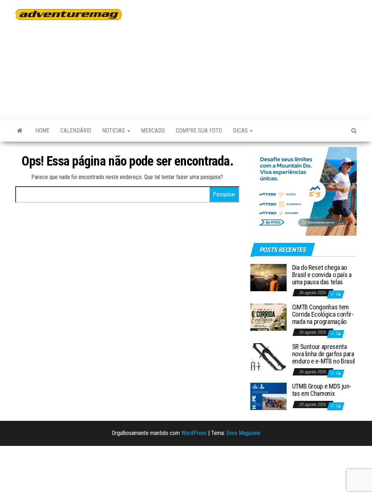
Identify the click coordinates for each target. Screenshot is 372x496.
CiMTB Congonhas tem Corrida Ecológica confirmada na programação (323, 314)
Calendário (75, 130)
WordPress (194, 433)
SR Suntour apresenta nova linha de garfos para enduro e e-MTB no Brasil (323, 354)
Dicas (241, 130)
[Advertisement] (252, 56)
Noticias (114, 130)
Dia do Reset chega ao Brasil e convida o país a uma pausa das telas (322, 275)
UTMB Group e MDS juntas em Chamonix (322, 389)
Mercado (153, 130)
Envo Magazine (243, 433)
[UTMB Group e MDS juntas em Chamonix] (268, 396)
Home (42, 130)
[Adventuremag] (20, 131)
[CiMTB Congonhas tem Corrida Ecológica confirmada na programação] (268, 316)
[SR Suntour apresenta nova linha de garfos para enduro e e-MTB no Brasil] (268, 356)
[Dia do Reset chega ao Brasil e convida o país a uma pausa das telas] (268, 277)
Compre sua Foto (199, 130)
